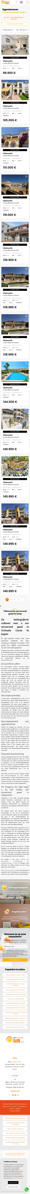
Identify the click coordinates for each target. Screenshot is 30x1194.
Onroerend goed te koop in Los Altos (15, 979)
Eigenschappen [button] (16, 1062)
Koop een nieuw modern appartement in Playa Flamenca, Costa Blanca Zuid (15, 1154)
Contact (15, 1069)
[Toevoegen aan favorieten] (26, 36)
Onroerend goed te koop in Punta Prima (15, 994)
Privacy (14, 1106)
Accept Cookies (13, 1182)
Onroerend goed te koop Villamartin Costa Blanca (15, 1123)
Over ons (18, 1064)
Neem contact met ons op (8, 870)
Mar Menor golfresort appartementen (15, 1137)
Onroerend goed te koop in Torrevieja (15, 1007)
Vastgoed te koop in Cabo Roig (15, 999)
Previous (4, 45)
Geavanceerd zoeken (15, 24)
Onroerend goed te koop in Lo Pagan (15, 1003)
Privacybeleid (15, 953)
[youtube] (15, 1095)
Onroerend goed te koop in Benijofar (15, 990)
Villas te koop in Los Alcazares (15, 1128)
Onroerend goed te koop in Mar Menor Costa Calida (15, 1142)
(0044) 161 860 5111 (15, 1087)
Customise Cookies (13, 1187)
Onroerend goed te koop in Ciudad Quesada (15, 984)
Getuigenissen (9, 1066)
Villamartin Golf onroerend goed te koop (15, 1118)
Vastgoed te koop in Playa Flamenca (15, 1027)
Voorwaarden (22, 1106)
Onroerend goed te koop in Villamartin (15, 1022)
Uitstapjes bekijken (10, 1064)
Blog (23, 1064)
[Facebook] (13, 1095)
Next (26, 45)
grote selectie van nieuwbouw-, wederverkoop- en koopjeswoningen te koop (15, 861)
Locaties (22, 1066)
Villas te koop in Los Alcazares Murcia (15, 1133)
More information (17, 1178)
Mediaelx (17, 1111)
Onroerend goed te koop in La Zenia (15, 975)
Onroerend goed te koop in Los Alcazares (15, 1018)
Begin (9, 1062)
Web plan (18, 1108)
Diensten (16, 1066)
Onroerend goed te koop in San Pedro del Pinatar (15, 1013)
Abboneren (16, 960)
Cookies (11, 1108)
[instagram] (17, 1095)
